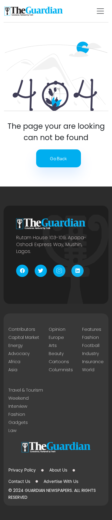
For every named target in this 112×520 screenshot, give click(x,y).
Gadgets (18, 422)
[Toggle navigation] (100, 11)
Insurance (93, 362)
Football (90, 345)
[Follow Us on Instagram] (59, 271)
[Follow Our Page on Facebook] (22, 271)
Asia (12, 370)
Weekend (18, 398)
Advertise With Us (61, 481)
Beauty (56, 354)
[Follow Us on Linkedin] (77, 271)
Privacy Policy (22, 469)
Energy (15, 345)
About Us (58, 469)
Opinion (57, 329)
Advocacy (19, 354)
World (88, 370)
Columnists (61, 370)
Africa (14, 362)
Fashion (90, 337)
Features (91, 329)
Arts (53, 345)
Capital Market (23, 337)
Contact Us (19, 481)
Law (12, 430)
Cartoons (59, 362)
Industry (90, 354)
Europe (56, 337)
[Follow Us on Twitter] (41, 271)
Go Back (58, 158)
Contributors (21, 329)
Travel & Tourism (25, 390)
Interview (17, 406)
